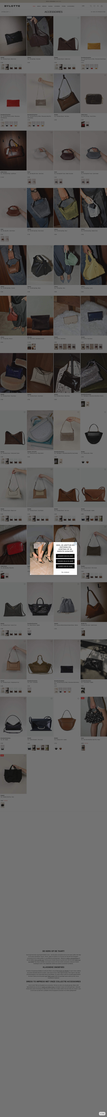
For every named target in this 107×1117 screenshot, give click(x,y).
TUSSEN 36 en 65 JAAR (65, 561)
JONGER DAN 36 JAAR (65, 556)
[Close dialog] (75, 543)
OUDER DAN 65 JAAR (65, 566)
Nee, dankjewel (65, 572)
